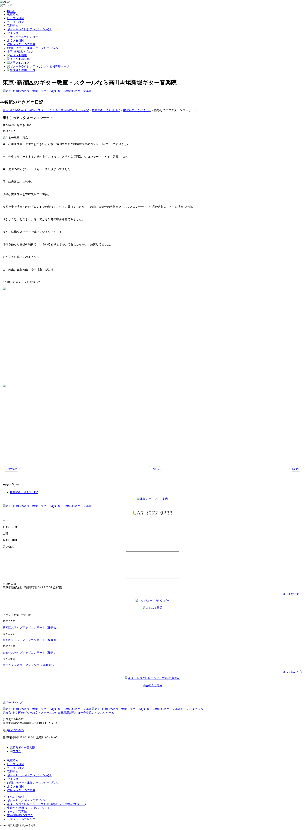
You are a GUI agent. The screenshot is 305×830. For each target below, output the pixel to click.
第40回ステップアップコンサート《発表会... (30, 627)
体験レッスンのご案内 (21, 44)
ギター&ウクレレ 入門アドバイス (28, 800)
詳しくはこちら (292, 593)
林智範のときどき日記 (24, 492)
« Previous (11, 468)
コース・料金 (15, 21)
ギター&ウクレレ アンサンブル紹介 (29, 775)
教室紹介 (12, 14)
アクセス (12, 33)
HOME (11, 11)
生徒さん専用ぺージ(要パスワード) (29, 807)
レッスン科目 (15, 18)
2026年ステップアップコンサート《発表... (29, 652)
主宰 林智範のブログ (20, 51)
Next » (296, 468)
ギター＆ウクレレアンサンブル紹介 (29, 29)
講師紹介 (12, 25)
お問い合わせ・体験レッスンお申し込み (32, 47)
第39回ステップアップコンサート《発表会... (30, 640)
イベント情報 (15, 796)
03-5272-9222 (16, 730)
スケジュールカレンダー (22, 36)
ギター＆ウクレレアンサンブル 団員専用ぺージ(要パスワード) (46, 804)
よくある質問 (15, 40)
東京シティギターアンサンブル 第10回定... (29, 665)
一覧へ (154, 469)
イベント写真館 (17, 811)
